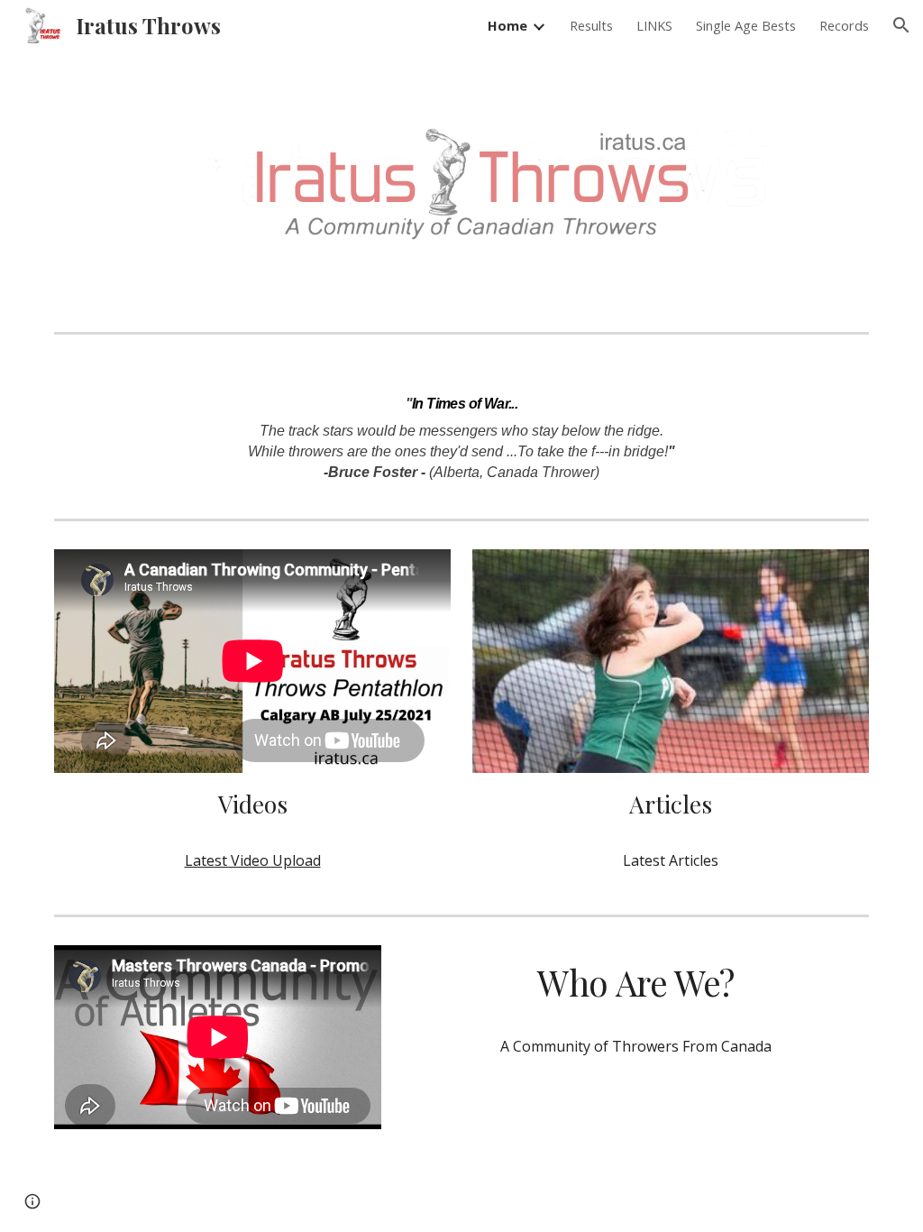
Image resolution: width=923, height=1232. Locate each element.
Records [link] (844, 25)
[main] (462, 426)
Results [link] (591, 25)
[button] (901, 25)
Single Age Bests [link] (746, 25)
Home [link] (507, 25)
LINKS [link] (654, 25)
